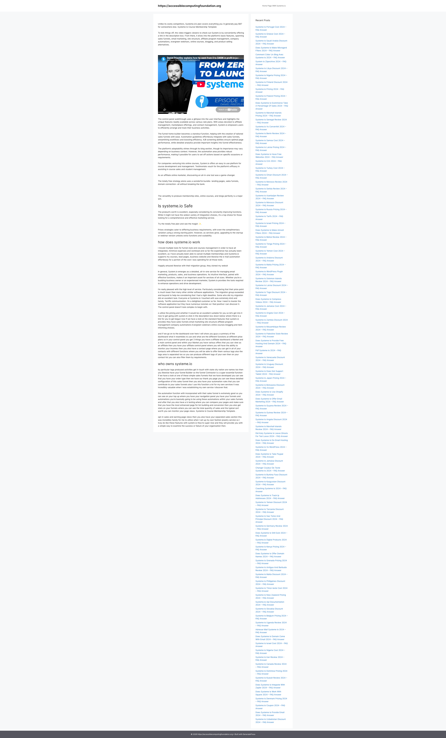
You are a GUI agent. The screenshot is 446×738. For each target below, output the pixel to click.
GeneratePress (249, 734)
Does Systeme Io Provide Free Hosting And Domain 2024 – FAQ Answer (271, 343)
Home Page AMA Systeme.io (274, 6)
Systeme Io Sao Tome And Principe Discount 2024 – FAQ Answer (269, 519)
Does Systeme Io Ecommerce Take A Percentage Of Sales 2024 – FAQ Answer (272, 106)
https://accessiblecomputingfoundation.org (189, 6)
